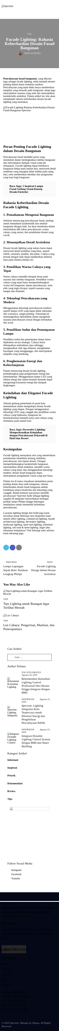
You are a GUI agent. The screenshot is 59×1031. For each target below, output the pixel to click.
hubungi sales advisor (43, 530)
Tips (29, 34)
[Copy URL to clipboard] (25, 547)
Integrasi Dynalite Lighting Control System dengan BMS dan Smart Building (36, 741)
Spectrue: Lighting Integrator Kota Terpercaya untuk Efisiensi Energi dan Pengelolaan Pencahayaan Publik (33, 714)
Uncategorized (31, 672)
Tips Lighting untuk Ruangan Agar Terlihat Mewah (26, 605)
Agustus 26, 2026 (29, 675)
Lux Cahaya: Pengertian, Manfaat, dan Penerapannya (28, 627)
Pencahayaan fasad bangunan (20, 78)
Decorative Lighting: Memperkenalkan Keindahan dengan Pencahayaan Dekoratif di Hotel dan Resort (28, 434)
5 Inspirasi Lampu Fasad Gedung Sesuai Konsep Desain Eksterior (26, 189)
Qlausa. (36, 1023)
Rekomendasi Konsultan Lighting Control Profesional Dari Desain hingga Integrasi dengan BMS (36, 685)
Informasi (28, 699)
